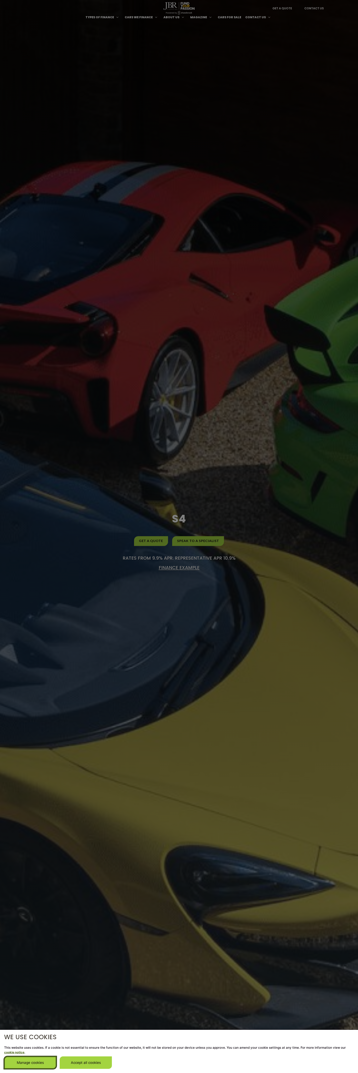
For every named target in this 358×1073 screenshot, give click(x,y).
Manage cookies (30, 1063)
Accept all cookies (86, 1063)
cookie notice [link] (14, 1052)
